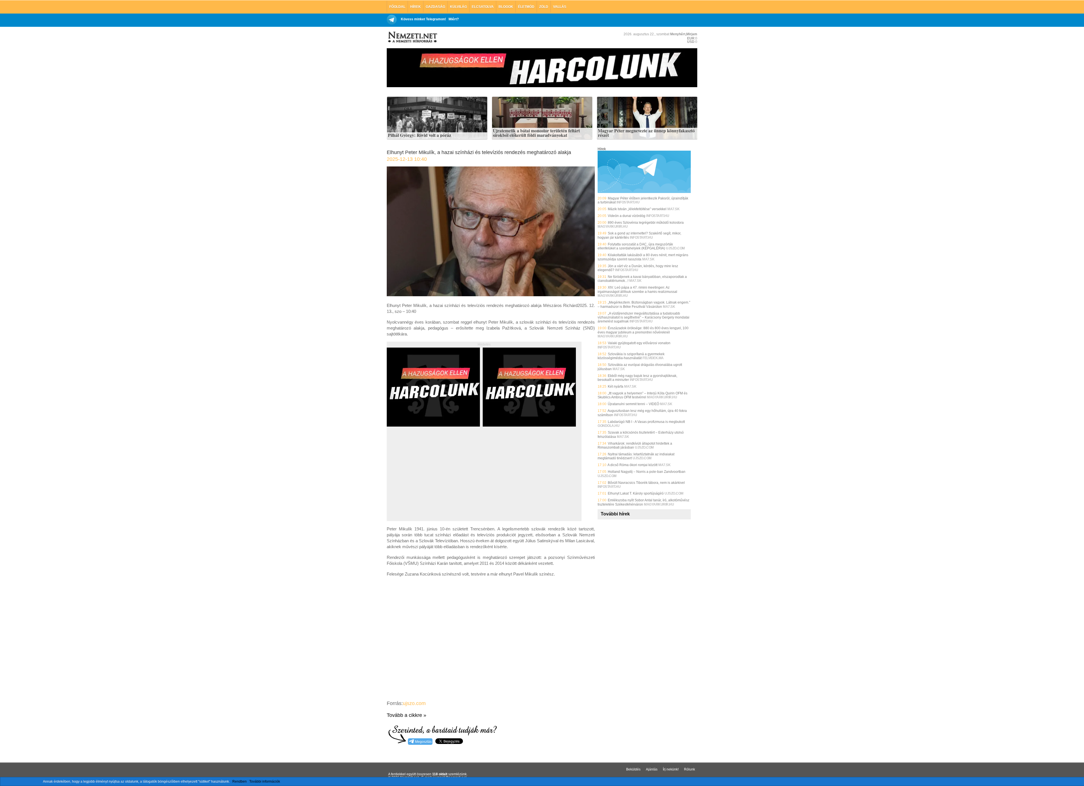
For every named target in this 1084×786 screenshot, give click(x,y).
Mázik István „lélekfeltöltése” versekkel (637, 209)
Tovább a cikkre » (406, 715)
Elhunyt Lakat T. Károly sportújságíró (636, 493)
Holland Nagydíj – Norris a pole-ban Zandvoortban (646, 472)
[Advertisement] (434, 480)
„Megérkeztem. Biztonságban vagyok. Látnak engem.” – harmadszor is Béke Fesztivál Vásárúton (644, 304)
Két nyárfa (615, 386)
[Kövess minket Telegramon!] (644, 192)
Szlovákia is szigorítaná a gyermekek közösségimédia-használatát (631, 356)
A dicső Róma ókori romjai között (632, 465)
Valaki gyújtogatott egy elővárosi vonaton (639, 343)
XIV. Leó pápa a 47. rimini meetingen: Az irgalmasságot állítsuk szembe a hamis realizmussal (637, 289)
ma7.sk (673, 209)
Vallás (559, 7)
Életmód (526, 7)
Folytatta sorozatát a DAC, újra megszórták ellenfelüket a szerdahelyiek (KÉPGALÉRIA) (635, 246)
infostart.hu (628, 202)
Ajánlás (651, 769)
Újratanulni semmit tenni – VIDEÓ (633, 404)
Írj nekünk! (671, 769)
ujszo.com (414, 703)
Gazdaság (435, 7)
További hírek (615, 513)
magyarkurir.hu (613, 227)
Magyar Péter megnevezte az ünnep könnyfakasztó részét (646, 133)
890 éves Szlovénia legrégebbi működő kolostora (646, 223)
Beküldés (633, 769)
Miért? (454, 19)
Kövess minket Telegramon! (423, 19)
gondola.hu (608, 426)
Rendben (239, 781)
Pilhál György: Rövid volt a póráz (419, 135)
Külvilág (458, 7)
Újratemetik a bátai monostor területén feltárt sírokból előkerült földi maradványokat (536, 133)
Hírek (415, 7)
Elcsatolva (483, 7)
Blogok (506, 7)
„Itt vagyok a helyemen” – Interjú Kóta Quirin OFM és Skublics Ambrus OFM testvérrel (642, 395)
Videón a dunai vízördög (626, 216)
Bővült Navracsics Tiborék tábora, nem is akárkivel (646, 483)
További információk (264, 781)
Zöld (543, 7)
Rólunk (689, 769)
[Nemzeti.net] (412, 37)
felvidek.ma (653, 358)
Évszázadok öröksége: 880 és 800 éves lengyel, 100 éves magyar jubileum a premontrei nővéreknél (643, 330)
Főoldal (397, 7)
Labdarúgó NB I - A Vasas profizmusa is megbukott (646, 422)
